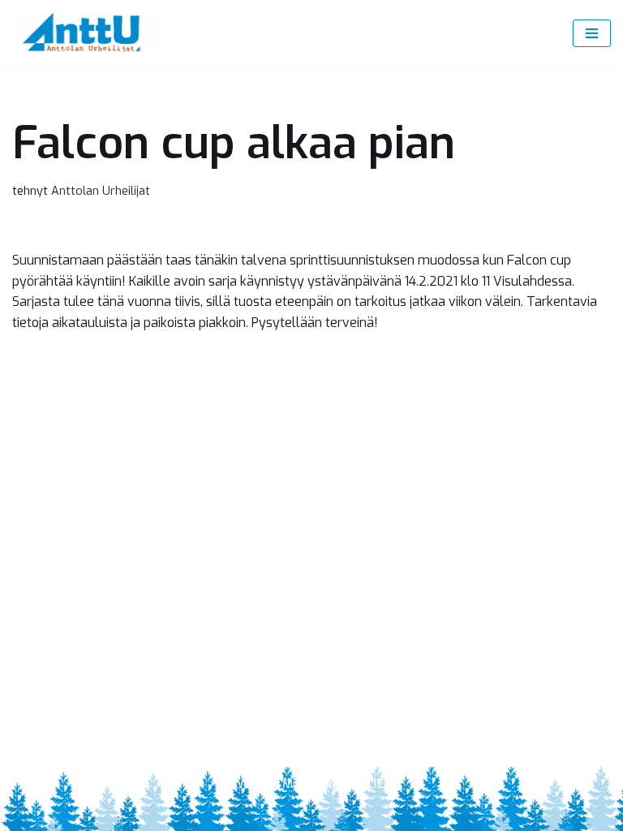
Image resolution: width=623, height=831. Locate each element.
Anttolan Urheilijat (100, 191)
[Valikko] (592, 33)
